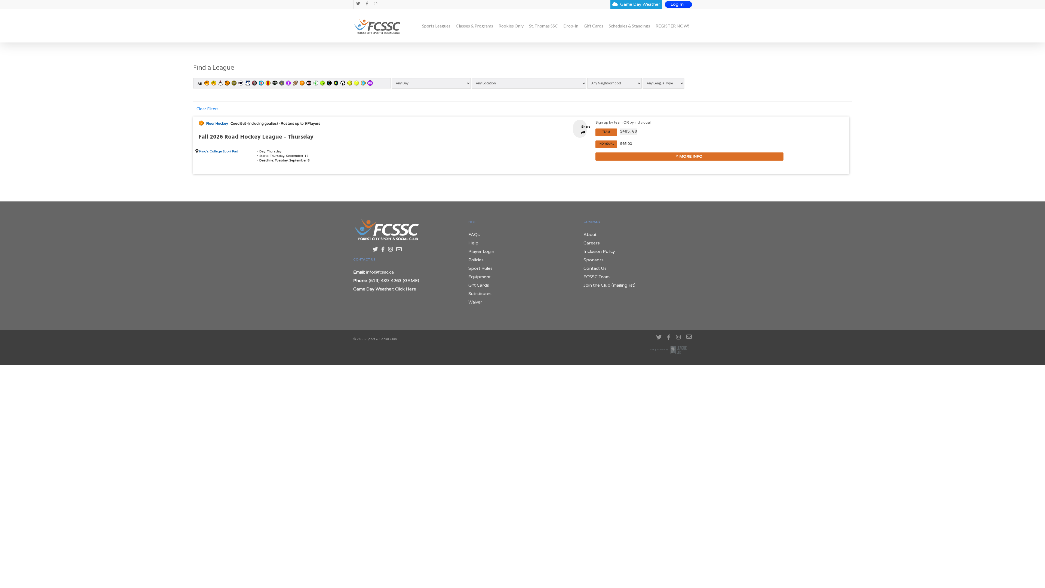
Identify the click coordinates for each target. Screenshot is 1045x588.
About (590, 234)
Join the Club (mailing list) (609, 285)
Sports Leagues (436, 26)
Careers (591, 243)
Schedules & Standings (629, 26)
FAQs (474, 234)
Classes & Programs (474, 26)
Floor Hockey (217, 123)
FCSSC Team (596, 277)
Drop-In (570, 26)
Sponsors (593, 260)
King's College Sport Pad (218, 151)
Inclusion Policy (599, 251)
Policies (476, 260)
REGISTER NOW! (672, 26)
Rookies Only (511, 26)
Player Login (481, 251)
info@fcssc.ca (380, 272)
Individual (606, 143)
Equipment (479, 277)
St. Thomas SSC (543, 26)
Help (473, 243)
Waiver (475, 302)
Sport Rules (480, 268)
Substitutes (479, 293)
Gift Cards (593, 26)
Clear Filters (207, 109)
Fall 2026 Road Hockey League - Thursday (256, 137)
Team (606, 131)
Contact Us (595, 268)
